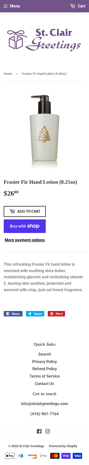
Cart (81, 6)
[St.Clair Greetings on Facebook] (39, 432)
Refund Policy (44, 368)
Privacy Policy (44, 361)
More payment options (25, 240)
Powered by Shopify (63, 446)
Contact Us (44, 383)
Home (8, 74)
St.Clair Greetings (31, 446)
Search (44, 354)
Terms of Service (44, 376)
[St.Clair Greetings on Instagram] (47, 432)
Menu (15, 6)
